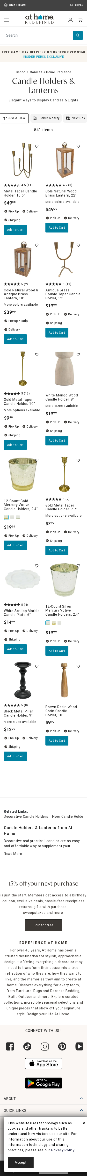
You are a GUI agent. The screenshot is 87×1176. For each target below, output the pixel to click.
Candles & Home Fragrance (50, 72)
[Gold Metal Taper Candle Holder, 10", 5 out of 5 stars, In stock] (23, 368)
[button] (39, 19)
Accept (21, 1162)
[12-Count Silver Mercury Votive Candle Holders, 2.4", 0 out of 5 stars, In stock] (64, 580)
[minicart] (80, 20)
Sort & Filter (16, 118)
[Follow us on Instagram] (43, 1046)
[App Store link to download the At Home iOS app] (43, 1063)
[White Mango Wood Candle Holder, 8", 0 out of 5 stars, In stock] (64, 368)
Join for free (44, 925)
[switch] (37, 146)
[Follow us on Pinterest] (61, 1046)
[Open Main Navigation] (6, 20)
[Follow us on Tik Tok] (26, 1046)
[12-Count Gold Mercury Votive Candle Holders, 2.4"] (7, 517)
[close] (84, 1124)
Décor (20, 72)
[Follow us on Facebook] (9, 1046)
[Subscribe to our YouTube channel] (78, 1046)
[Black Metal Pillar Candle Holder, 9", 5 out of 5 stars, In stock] (23, 680)
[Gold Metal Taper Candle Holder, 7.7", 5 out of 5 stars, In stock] (64, 474)
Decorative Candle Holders (26, 816)
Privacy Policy (62, 1150)
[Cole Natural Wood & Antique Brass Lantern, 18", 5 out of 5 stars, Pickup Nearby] (23, 259)
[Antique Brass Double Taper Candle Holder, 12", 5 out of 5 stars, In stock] (64, 259)
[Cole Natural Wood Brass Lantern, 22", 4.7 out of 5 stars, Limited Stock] (64, 160)
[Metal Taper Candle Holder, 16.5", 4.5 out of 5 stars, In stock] (23, 160)
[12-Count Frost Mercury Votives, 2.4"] (12, 517)
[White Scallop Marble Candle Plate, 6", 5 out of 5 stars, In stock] (23, 580)
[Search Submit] (78, 35)
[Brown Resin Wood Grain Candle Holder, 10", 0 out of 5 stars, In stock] (64, 680)
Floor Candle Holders (69, 816)
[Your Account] (70, 20)
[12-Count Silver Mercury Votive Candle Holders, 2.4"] (18, 517)
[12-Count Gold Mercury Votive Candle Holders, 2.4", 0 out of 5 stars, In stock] (23, 474)
